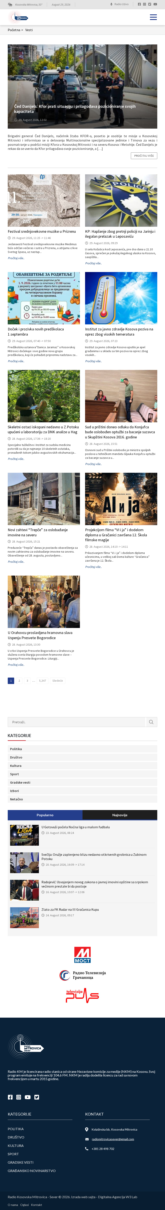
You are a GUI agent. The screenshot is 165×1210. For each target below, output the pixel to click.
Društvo (16, 757)
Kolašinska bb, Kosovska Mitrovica (114, 1129)
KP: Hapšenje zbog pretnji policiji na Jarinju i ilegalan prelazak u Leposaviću (120, 234)
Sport (14, 774)
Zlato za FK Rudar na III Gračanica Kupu (70, 909)
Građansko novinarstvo (32, 1171)
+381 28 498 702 (103, 1149)
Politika (16, 749)
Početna (15, 30)
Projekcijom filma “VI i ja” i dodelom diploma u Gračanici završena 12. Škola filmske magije (116, 535)
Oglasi (24, 1205)
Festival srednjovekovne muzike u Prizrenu (42, 231)
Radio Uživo (121, 4)
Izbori (14, 790)
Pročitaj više (144, 156)
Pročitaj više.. (16, 258)
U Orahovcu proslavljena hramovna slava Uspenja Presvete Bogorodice (40, 635)
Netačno (16, 799)
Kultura (15, 765)
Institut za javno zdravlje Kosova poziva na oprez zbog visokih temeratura (119, 332)
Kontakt (36, 1205)
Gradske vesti (20, 782)
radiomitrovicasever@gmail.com (113, 1139)
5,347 (42, 681)
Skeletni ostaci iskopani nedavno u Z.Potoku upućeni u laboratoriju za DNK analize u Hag (43, 429)
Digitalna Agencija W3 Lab (117, 1197)
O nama (13, 1205)
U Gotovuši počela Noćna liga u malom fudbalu (75, 827)
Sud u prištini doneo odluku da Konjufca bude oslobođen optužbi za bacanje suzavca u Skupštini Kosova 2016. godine (120, 432)
